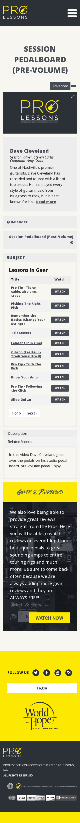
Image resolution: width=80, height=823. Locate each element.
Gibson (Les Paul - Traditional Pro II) (26, 354)
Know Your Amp (24, 377)
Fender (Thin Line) (26, 343)
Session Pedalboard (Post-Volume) (41, 236)
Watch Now (49, 618)
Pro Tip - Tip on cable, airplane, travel (24, 291)
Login (42, 688)
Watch (60, 291)
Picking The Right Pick (26, 305)
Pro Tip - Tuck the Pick (26, 366)
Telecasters (21, 333)
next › (31, 413)
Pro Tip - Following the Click (26, 388)
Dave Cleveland (29, 150)
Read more (46, 201)
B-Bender (19, 221)
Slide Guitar (21, 399)
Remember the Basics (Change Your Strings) (28, 319)
